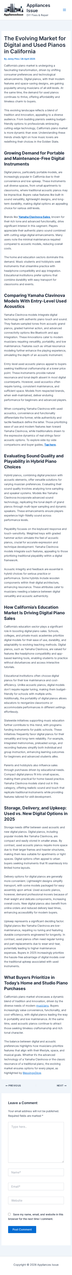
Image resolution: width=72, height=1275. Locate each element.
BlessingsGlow (32, 1073)
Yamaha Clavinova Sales (34, 217)
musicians (42, 1005)
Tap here (50, 444)
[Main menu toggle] (64, 10)
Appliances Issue (38, 8)
